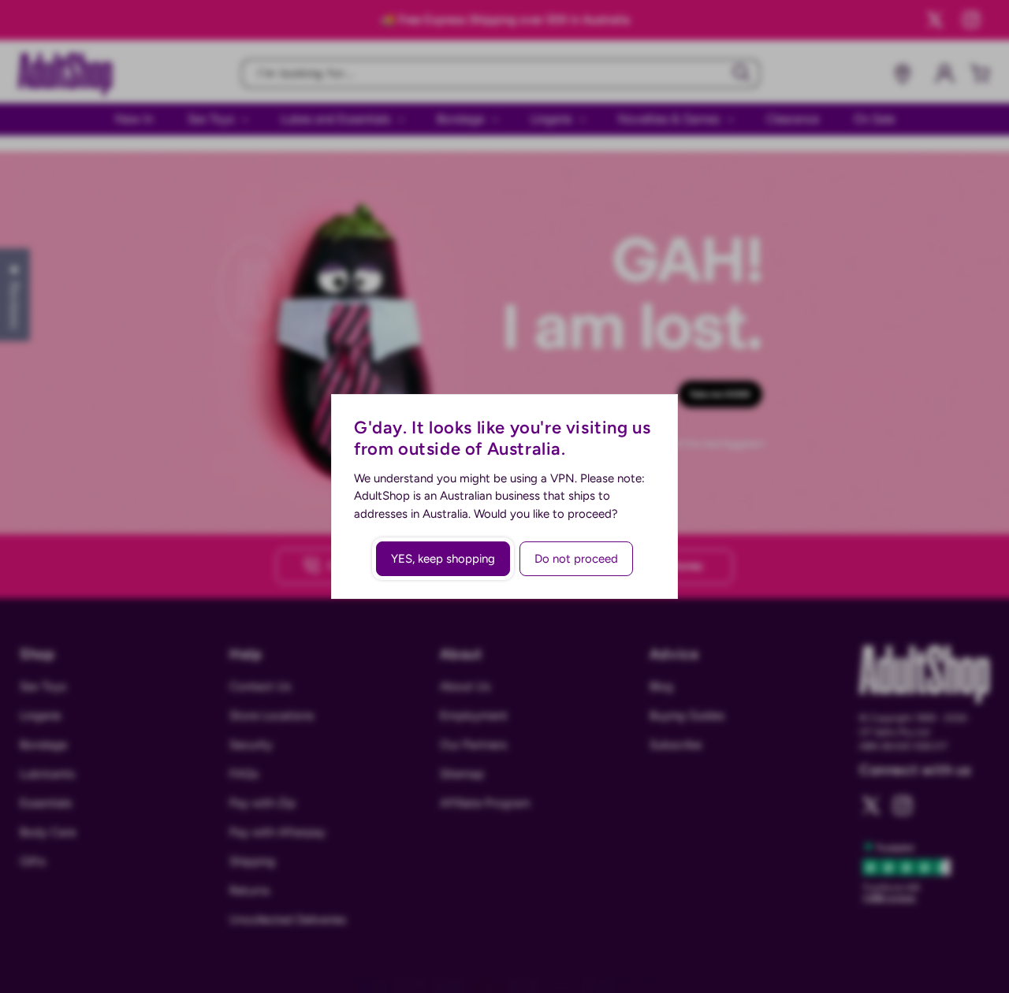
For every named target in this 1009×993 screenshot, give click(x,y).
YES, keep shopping (443, 559)
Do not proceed (576, 559)
